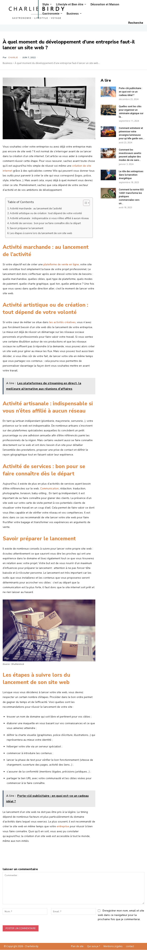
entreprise (63, 826)
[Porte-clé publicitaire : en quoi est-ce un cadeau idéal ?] (108, 92)
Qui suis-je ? (93, 946)
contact (130, 946)
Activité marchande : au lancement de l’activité (36, 208)
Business (7, 63)
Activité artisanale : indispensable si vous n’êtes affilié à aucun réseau (49, 218)
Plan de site (77, 946)
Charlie (13, 57)
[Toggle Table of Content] (84, 203)
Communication (49, 488)
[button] (135, 23)
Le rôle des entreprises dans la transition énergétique (131, 175)
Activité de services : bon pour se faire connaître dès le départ (45, 223)
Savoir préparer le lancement (26, 228)
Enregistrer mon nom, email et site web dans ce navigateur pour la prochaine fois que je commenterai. (121, 915)
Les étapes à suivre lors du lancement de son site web (41, 233)
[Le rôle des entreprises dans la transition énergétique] (108, 175)
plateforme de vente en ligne (61, 264)
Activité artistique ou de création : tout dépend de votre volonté (46, 213)
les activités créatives (62, 322)
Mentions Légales (113, 946)
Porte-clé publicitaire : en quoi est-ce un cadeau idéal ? (130, 92)
